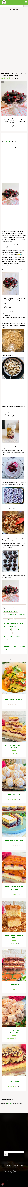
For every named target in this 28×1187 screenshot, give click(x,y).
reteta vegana (21, 646)
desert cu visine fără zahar (10, 626)
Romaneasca (10, 140)
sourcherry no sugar (8, 649)
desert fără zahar (8, 636)
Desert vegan (17, 636)
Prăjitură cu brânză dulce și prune (14, 747)
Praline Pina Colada (14, 794)
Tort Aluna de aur (14, 984)
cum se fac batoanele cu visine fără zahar (13, 623)
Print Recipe (7, 135)
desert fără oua (17, 633)
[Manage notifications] (2, 1184)
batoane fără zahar (8, 619)
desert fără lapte (8, 633)
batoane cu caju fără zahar (13, 607)
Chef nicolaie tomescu (20, 619)
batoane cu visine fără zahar (10, 611)
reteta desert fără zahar (9, 643)
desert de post (7, 629)
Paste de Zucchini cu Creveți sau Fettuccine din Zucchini (14, 698)
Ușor (19, 142)
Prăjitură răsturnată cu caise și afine (14, 888)
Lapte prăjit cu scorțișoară (14, 1031)
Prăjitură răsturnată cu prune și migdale (14, 1080)
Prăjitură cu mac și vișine (14, 840)
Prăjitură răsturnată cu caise (14, 936)
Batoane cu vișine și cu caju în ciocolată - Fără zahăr (14, 615)
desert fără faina (17, 629)
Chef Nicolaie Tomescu (18, 1180)
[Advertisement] (14, 27)
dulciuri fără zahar (8, 639)
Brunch (8, 142)
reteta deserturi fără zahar (10, 646)
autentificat (10, 1103)
